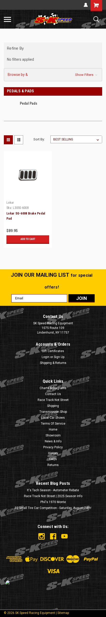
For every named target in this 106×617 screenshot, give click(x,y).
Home (53, 429)
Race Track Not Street (53, 400)
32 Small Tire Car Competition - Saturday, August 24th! (53, 508)
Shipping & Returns (53, 363)
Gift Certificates (53, 351)
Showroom (53, 435)
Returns (53, 465)
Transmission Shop (53, 412)
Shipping (53, 406)
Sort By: (39, 139)
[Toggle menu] (7, 19)
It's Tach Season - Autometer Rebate (53, 490)
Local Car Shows (53, 417)
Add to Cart (28, 239)
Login (45, 357)
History (53, 453)
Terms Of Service (53, 423)
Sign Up (59, 357)
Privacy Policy (53, 447)
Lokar (10, 202)
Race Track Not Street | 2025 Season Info (53, 496)
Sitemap (63, 613)
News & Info (53, 441)
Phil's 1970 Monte (53, 502)
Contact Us (53, 394)
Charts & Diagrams (53, 388)
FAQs (53, 459)
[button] (53, 74)
